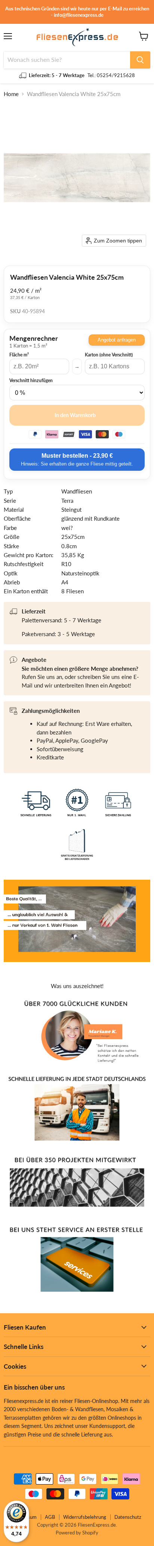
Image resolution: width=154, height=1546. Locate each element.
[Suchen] (140, 60)
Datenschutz (127, 1517)
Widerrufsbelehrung (84, 1517)
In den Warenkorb (75, 415)
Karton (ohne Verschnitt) (109, 355)
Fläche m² (19, 355)
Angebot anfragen (117, 340)
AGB (50, 1517)
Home (11, 94)
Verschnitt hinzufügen (31, 380)
